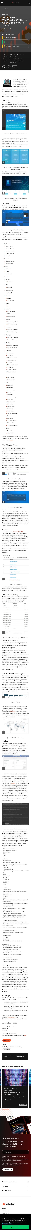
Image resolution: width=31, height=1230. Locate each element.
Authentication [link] (8, 1097)
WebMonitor (13, 62)
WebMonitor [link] (7, 1049)
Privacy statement (7, 1223)
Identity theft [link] (19, 1097)
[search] (29, 3)
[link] (5, 14)
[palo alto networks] (15, 3)
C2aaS (11, 60)
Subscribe (7, 1169)
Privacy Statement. (17, 1160)
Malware (13, 58)
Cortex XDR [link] (9, 42)
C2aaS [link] (5, 1046)
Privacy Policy (5, 1164)
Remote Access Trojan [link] (15, 1046)
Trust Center (5, 1211)
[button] (14, 67)
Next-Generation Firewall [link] (13, 46)
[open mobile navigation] (2, 3)
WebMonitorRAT (11, 1017)
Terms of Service (15, 1164)
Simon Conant (20, 54)
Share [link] (14, 66)
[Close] (29, 1216)
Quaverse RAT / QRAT (18, 531)
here (25, 1035)
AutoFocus (12, 711)
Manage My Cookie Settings (15, 1227)
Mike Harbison (13, 54)
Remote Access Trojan (19, 60)
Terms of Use (25, 1159)
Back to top (6, 1040)
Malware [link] (6, 8)
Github (11, 440)
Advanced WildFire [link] (11, 37)
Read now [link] (21, 1104)
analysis (13, 783)
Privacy (4, 1208)
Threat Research (18, 58)
